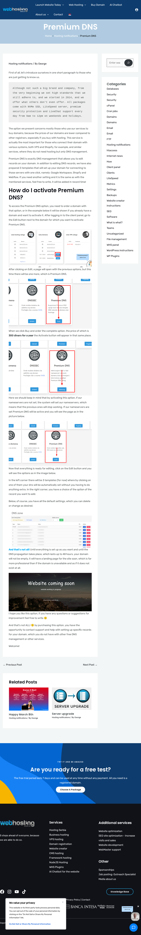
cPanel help (6, 863)
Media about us (107, 879)
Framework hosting (60, 857)
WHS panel (113, 244)
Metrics (111, 183)
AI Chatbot (116, 4)
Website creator (58, 848)
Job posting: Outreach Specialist (117, 874)
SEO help (5, 868)
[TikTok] (24, 892)
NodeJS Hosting (58, 862)
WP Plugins (113, 256)
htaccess (112, 150)
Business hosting (59, 834)
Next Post (90, 664)
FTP (109, 139)
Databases (113, 88)
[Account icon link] (136, 9)
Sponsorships (106, 869)
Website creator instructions (15, 885)
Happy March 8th (21, 714)
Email (110, 128)
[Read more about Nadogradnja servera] (71, 698)
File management (117, 239)
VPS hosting (56, 839)
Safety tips (6, 876)
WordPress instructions (120, 250)
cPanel (111, 105)
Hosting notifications (66, 35)
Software (112, 216)
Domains (112, 116)
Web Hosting (76, 4)
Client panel (113, 167)
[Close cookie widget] (63, 902)
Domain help (6, 872)
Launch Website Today (48, 4)
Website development (111, 844)
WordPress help (8, 855)
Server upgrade (63, 714)
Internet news (115, 155)
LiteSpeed (112, 178)
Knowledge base (120, 891)
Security (111, 94)
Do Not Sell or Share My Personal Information (30, 924)
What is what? (115, 222)
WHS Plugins (56, 867)
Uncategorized (115, 233)
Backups (112, 195)
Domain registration (60, 844)
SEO (109, 211)
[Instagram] (9, 892)
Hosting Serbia (57, 830)
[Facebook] (2, 892)
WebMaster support (110, 849)
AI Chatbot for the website (64, 871)
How (109, 161)
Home (48, 35)
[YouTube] (17, 892)
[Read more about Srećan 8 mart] (28, 698)
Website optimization (110, 831)
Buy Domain (98, 4)
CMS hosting (56, 853)
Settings (111, 189)
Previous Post (12, 664)
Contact (58, 14)
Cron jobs (112, 111)
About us (41, 14)
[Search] (128, 62)
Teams (110, 228)
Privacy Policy (73, 899)
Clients (111, 172)
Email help (5, 850)
